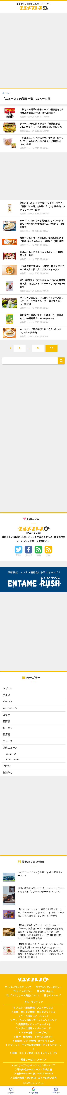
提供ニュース (10, 747)
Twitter (18, 555)
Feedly (38, 555)
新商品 (6, 721)
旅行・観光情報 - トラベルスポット (34, 1037)
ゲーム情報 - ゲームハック (34, 1016)
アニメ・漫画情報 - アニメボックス (34, 1007)
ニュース (8, 741)
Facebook (28, 555)
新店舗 (6, 734)
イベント (8, 701)
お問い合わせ (47, 991)
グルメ (6, 695)
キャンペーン (10, 708)
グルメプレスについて (19, 987)
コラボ (6, 714)
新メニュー (9, 728)
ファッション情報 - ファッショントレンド (35, 1020)
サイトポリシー (24, 991)
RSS (48, 555)
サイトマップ (54, 995)
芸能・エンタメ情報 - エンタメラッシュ (34, 1012)
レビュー (8, 688)
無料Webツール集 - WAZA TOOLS (35, 1073)
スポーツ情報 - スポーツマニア (34, 1028)
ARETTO (11, 753)
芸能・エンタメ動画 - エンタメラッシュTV (34, 1053)
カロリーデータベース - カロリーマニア (34, 1065)
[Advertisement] (33, 48)
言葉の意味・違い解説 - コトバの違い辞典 (35, 1078)
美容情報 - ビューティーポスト (34, 1024)
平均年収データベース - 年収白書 (34, 1069)
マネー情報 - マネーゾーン (34, 1032)
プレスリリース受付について (24, 995)
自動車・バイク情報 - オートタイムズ (34, 1041)
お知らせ (8, 772)
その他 (6, 765)
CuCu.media (12, 759)
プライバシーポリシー (50, 987)
